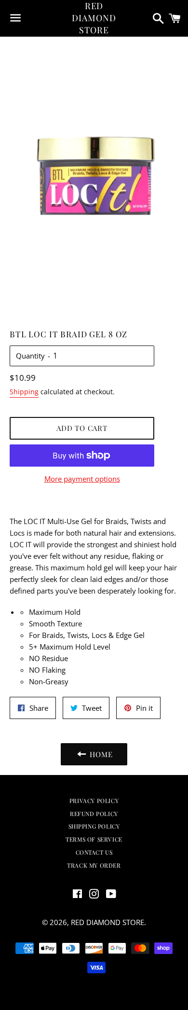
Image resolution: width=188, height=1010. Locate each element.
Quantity (30, 355)
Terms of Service (94, 839)
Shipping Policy (94, 826)
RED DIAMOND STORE (94, 18)
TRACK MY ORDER (94, 865)
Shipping (24, 391)
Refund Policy (94, 813)
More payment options (82, 479)
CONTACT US (94, 852)
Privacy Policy (94, 800)
